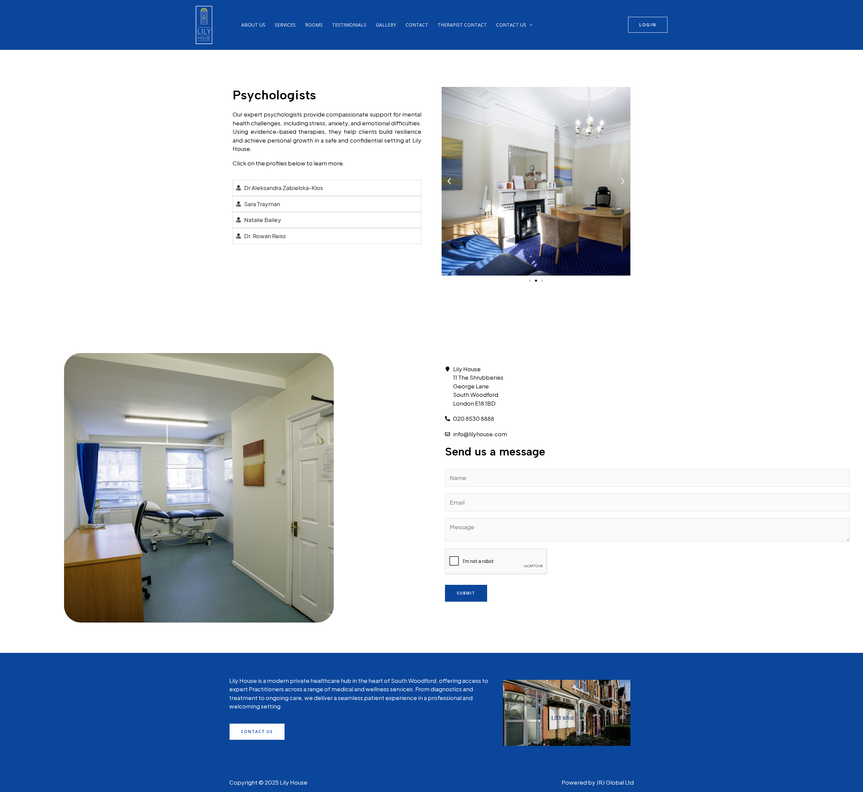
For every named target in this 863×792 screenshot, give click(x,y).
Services (285, 25)
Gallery (386, 25)
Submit (466, 593)
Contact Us (511, 25)
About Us (253, 25)
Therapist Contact (462, 25)
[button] (529, 25)
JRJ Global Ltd (615, 782)
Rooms (314, 25)
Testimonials (349, 25)
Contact (417, 25)
